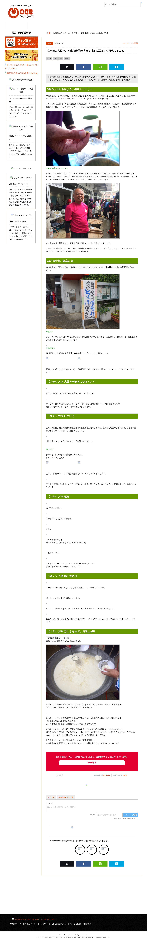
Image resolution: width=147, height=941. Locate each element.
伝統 (55, 58)
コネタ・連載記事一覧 (39, 26)
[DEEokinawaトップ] (42, 33)
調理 (61, 58)
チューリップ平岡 (130, 43)
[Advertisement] (73, 895)
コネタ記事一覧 (29, 924)
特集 (49, 43)
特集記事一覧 (16, 26)
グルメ (49, 58)
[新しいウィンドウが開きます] (80, 849)
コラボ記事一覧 (61, 26)
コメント (51, 797)
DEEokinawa (106, 775)
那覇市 (67, 58)
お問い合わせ (130, 26)
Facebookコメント (66, 797)
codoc (125, 775)
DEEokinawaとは (84, 26)
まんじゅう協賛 (107, 26)
